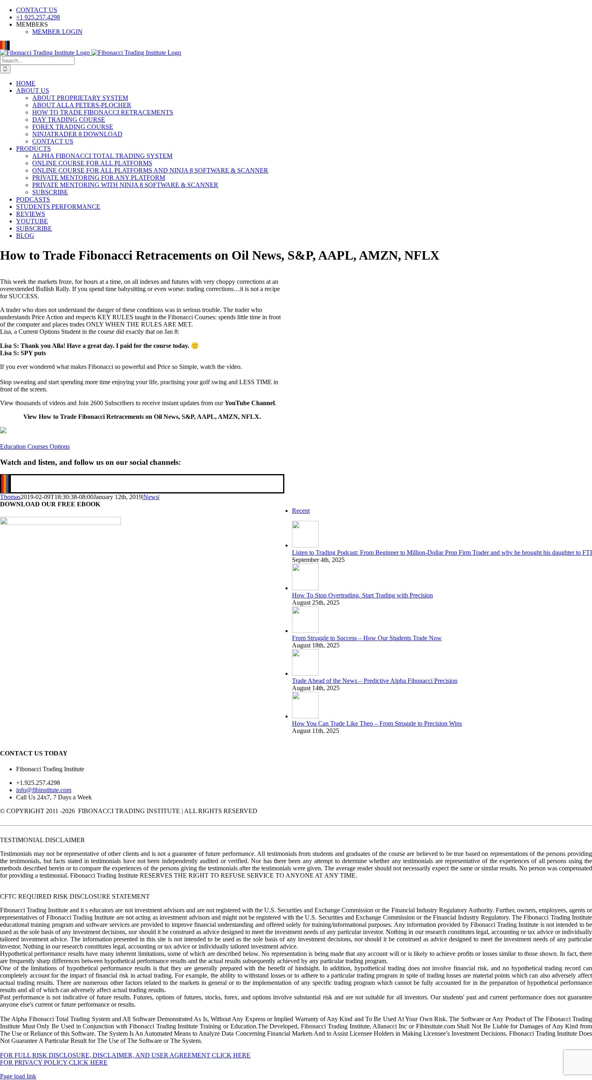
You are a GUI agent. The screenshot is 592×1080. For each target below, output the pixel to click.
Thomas (10, 496)
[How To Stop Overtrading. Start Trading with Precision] (305, 588)
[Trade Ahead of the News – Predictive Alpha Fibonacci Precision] (305, 673)
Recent (301, 510)
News (150, 496)
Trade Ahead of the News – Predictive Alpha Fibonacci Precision (374, 680)
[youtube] (2, 483)
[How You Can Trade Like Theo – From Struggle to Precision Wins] (305, 716)
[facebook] (7, 483)
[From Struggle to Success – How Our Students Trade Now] (305, 630)
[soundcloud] (5, 483)
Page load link (18, 1076)
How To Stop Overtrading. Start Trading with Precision (362, 595)
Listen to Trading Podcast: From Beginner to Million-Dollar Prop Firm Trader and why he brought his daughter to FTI (442, 552)
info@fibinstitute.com (43, 790)
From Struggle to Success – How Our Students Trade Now (367, 638)
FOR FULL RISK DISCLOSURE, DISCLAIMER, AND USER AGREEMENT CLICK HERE (125, 1055)
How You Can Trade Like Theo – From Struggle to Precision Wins (377, 723)
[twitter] (9, 483)
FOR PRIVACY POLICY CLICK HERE (54, 1062)
